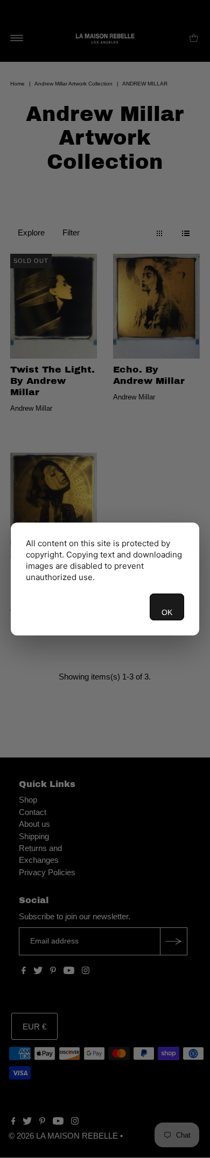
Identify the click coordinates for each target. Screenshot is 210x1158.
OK (167, 612)
